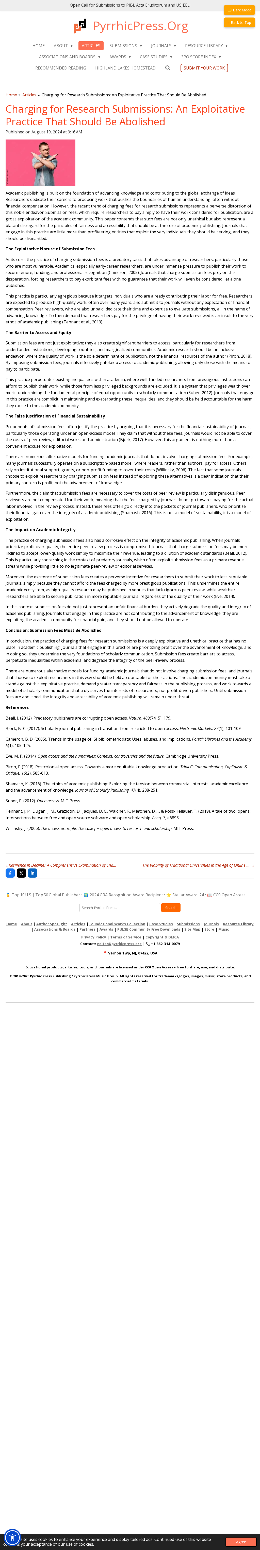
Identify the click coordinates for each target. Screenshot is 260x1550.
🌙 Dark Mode (239, 10)
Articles (29, 95)
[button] (12, 1537)
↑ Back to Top (239, 22)
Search (170, 907)
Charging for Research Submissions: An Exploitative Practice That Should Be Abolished (124, 95)
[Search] (167, 68)
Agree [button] (241, 1541)
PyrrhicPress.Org (140, 25)
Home (11, 95)
